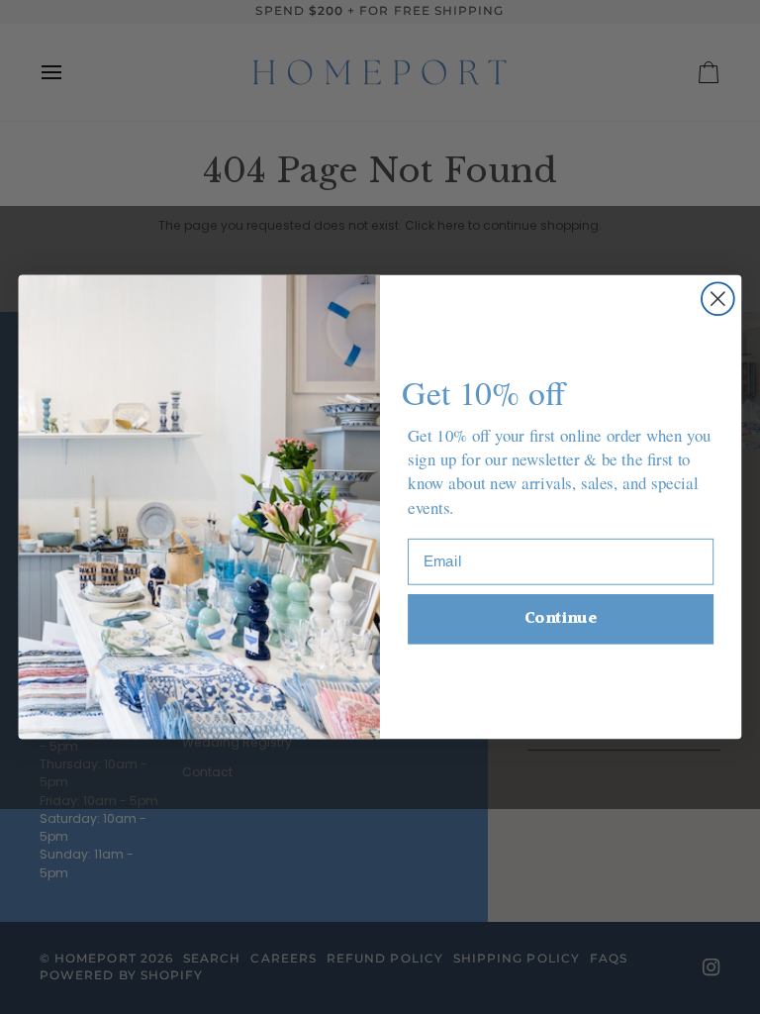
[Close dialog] (718, 298)
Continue (560, 618)
